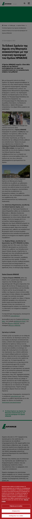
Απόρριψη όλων (16, 511)
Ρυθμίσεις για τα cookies (16, 506)
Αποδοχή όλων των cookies (16, 515)
